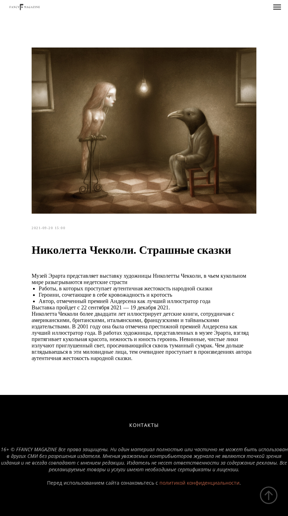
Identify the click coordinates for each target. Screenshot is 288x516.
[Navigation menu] (277, 7)
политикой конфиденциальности (199, 482)
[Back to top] (268, 495)
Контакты (144, 425)
